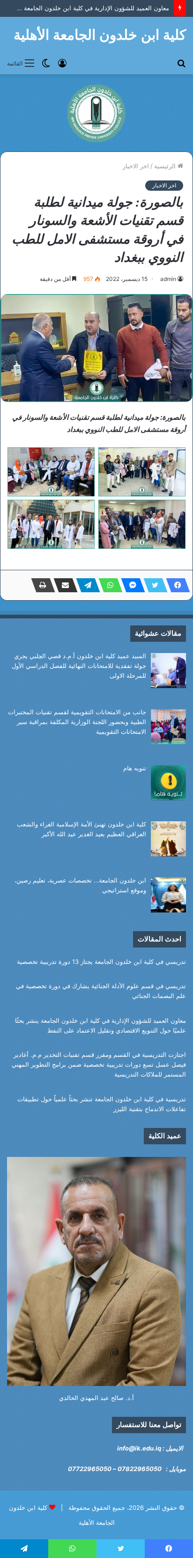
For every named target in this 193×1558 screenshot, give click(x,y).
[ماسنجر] (130, 585)
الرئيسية (166, 166)
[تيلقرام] (85, 585)
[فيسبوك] (175, 585)
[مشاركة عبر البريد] (62, 585)
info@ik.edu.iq (139, 1448)
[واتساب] (107, 585)
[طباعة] (40, 585)
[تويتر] (152, 585)
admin (168, 278)
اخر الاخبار (136, 166)
